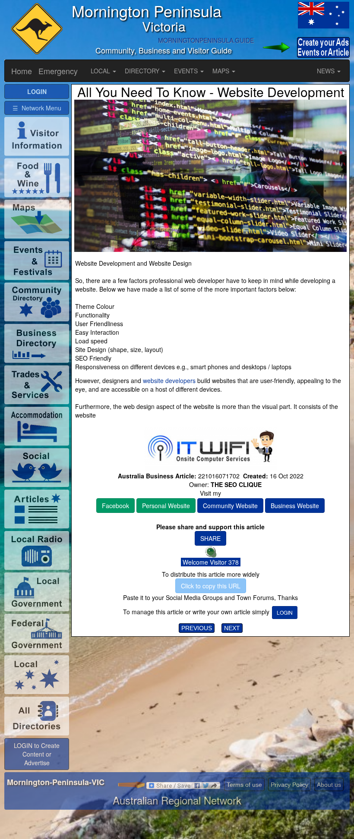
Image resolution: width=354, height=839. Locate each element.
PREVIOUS (196, 628)
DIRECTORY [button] (143, 70)
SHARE (210, 538)
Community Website (230, 505)
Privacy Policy (289, 784)
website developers (169, 380)
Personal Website (166, 505)
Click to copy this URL (210, 585)
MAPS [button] (221, 70)
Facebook (115, 505)
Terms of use (244, 784)
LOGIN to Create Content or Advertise (37, 754)
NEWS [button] (326, 70)
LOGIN (285, 612)
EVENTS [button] (186, 70)
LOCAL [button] (101, 70)
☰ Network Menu (37, 108)
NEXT (232, 628)
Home (21, 70)
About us (329, 784)
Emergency (58, 70)
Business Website (295, 505)
